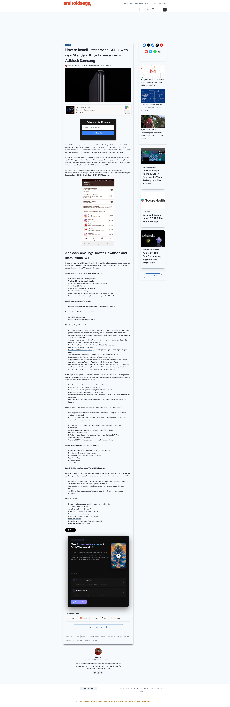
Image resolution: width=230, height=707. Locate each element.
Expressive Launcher (84, 107)
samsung (87, 640)
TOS (162, 688)
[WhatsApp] (95, 688)
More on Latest (98, 627)
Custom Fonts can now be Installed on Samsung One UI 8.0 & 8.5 (152, 108)
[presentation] (153, 156)
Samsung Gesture (74, 519)
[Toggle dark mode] (164, 9)
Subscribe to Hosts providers (78, 506)
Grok (105, 618)
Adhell (77, 636)
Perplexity (117, 618)
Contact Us (144, 688)
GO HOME (153, 276)
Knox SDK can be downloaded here (83, 281)
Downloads (139, 3)
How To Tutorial (77, 640)
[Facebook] (84, 688)
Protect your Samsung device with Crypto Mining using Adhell (89, 504)
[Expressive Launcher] (70, 110)
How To (147, 3)
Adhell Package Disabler (108, 636)
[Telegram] (91, 688)
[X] (88, 688)
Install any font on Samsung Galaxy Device (83, 511)
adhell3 (68, 640)
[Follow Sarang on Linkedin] (101, 672)
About (136, 688)
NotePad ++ (123, 367)
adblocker (69, 636)
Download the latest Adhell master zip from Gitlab (85, 345)
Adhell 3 (83, 636)
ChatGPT (73, 618)
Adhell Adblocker (94, 636)
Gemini (95, 618)
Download (127, 111)
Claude (85, 618)
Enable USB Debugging (94, 330)
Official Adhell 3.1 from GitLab (79, 307)
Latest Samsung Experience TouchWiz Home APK (85, 521)
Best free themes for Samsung (78, 514)
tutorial (95, 640)
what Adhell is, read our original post (110, 152)
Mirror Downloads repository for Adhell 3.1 (82, 320)
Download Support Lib (110, 355)
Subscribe (98, 133)
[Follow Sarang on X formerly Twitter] (98, 672)
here (74, 279)
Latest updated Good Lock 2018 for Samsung (83, 516)
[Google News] (81, 688)
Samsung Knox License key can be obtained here (100, 296)
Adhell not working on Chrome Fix (80, 509)
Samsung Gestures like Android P (79, 524)
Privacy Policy (154, 688)
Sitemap (141, 692)
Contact (154, 3)
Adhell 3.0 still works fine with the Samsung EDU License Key (105, 162)
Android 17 (150, 249)
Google (157, 249)
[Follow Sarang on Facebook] (94, 672)
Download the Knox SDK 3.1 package (80, 350)
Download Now (80, 602)
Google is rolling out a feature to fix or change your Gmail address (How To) (152, 82)
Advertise (162, 3)
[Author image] (66, 66)
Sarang (72, 65)
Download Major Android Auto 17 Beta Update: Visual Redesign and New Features (152, 177)
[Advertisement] (115, 25)
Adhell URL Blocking (123, 636)
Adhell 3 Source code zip (76, 317)
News (132, 3)
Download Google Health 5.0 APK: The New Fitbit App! (153, 218)
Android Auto (151, 167)
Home (126, 3)
